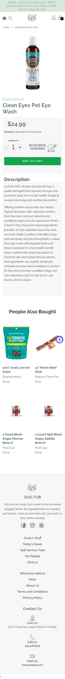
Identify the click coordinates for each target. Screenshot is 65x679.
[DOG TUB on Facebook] (23, 527)
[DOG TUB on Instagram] (32, 527)
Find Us (32, 562)
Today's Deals (32, 544)
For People (32, 556)
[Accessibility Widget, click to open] (59, 339)
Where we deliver (32, 573)
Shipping (9, 131)
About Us (32, 585)
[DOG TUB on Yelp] (41, 527)
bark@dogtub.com (32, 664)
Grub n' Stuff (32, 538)
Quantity (13, 141)
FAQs (32, 579)
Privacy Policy (32, 597)
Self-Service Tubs (32, 550)
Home (6, 27)
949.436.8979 (32, 645)
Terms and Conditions (32, 591)
